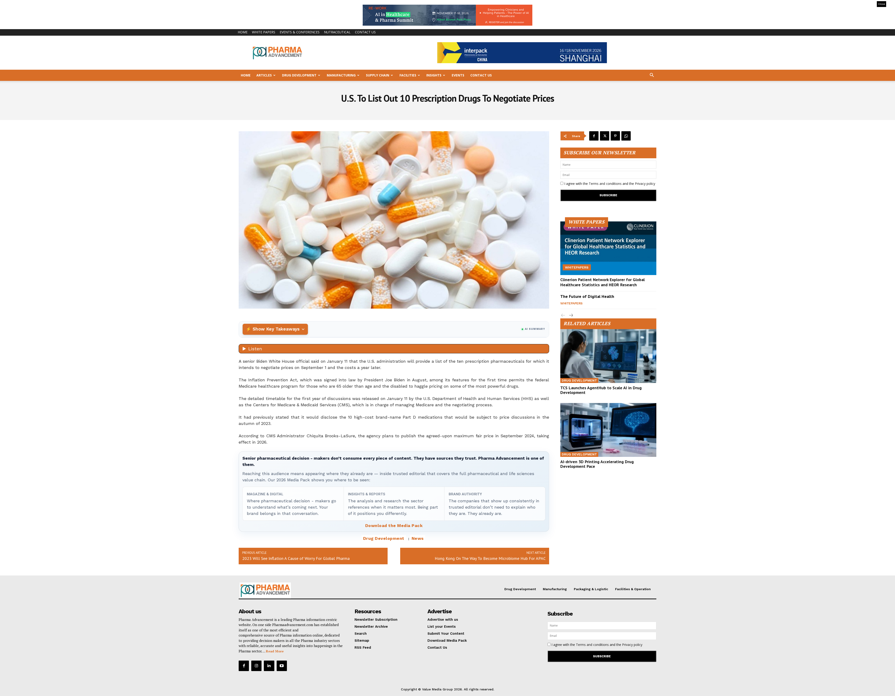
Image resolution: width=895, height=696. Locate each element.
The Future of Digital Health (587, 296)
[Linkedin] (269, 666)
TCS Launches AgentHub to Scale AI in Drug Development (601, 390)
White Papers (263, 32)
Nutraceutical (337, 32)
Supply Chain (377, 75)
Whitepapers (577, 267)
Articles (264, 75)
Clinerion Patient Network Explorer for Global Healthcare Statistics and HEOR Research (602, 282)
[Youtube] (282, 666)
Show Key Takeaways (276, 329)
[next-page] (571, 315)
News (418, 538)
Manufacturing (341, 75)
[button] (651, 75)
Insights (433, 75)
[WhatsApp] (626, 136)
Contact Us (365, 32)
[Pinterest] (615, 136)
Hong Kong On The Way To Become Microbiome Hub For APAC (490, 558)
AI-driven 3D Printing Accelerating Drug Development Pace (597, 464)
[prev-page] (563, 315)
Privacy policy (645, 183)
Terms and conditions (605, 183)
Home (243, 32)
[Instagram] (256, 666)
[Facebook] (594, 136)
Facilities (407, 75)
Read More (275, 651)
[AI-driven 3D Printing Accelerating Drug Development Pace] (608, 430)
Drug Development (299, 75)
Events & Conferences (300, 32)
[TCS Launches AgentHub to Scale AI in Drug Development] (608, 356)
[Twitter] (604, 136)
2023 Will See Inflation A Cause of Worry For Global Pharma (296, 558)
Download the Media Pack (394, 525)
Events (458, 75)
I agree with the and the (609, 183)
